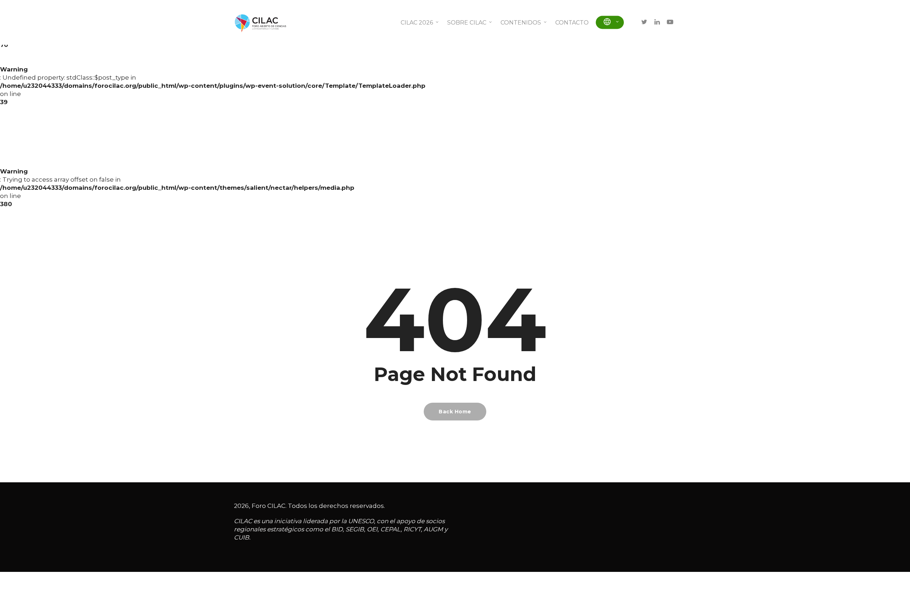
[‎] (610, 22)
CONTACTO (572, 22)
